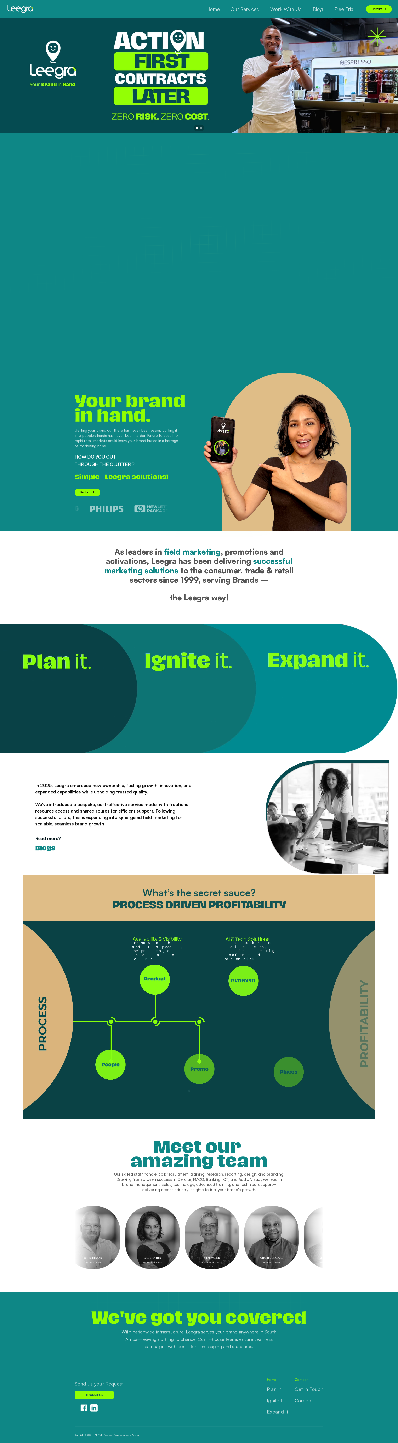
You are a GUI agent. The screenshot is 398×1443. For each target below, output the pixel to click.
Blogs (45, 848)
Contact (301, 1379)
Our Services (245, 9)
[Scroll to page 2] (201, 128)
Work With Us (285, 9)
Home (271, 1379)
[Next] (390, 75)
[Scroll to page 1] (196, 128)
